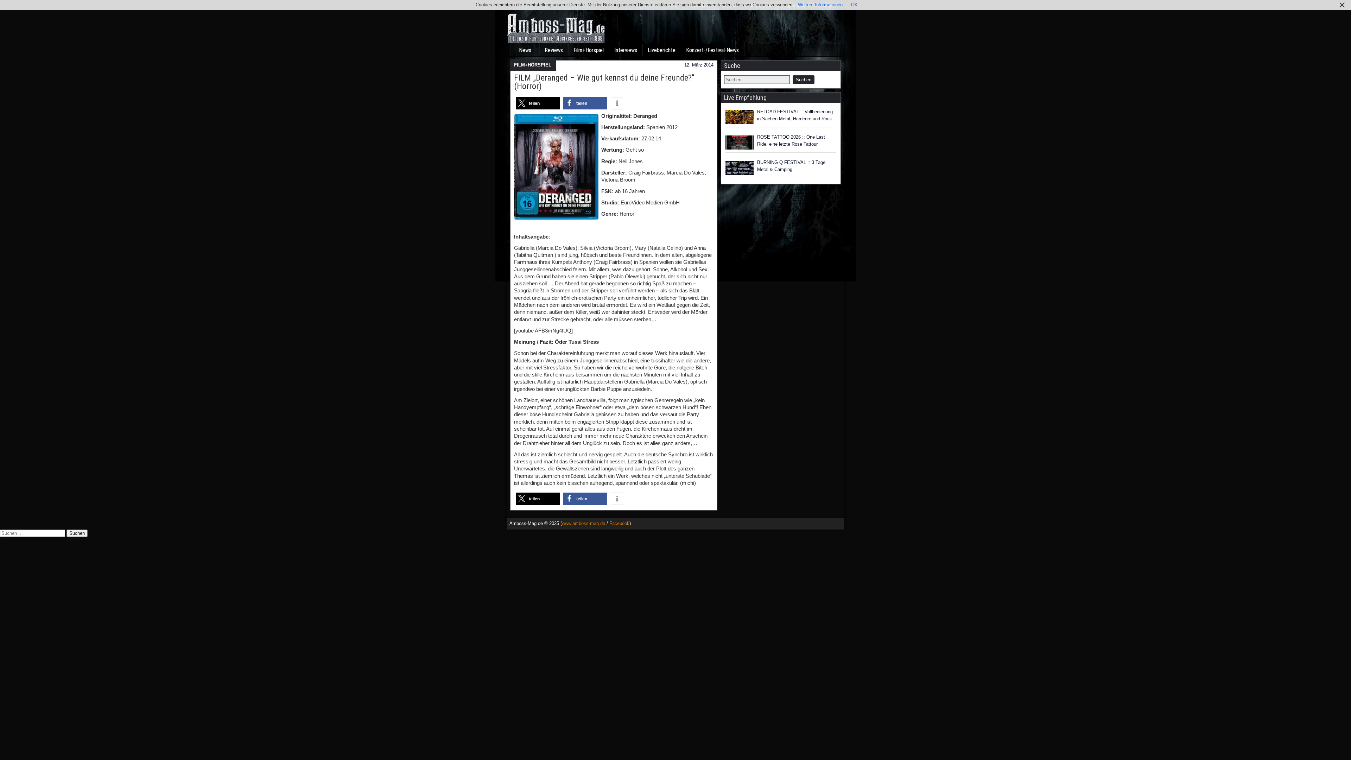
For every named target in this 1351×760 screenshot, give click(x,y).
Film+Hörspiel (588, 50)
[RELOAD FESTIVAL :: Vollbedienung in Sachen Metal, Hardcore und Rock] (739, 117)
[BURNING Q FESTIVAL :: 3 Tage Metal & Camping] (739, 168)
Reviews (554, 50)
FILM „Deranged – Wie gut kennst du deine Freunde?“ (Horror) (604, 82)
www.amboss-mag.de (583, 523)
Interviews (625, 50)
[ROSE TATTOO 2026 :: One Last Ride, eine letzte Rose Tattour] (739, 142)
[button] (538, 103)
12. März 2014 (698, 65)
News (525, 50)
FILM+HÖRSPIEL (532, 65)
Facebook (619, 523)
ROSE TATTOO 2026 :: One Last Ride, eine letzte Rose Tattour (791, 140)
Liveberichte (662, 50)
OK (854, 4)
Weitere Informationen (820, 4)
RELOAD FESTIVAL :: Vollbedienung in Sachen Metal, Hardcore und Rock (795, 115)
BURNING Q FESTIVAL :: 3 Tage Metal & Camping (791, 166)
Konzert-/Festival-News (712, 50)
